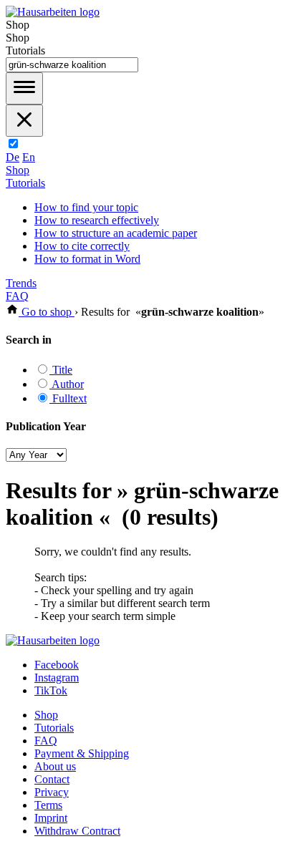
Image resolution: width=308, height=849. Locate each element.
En (28, 157)
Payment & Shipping (81, 753)
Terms (48, 805)
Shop (17, 170)
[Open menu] (24, 88)
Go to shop (46, 312)
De (12, 157)
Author (66, 384)
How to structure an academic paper (115, 233)
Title (60, 370)
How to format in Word (87, 259)
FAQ (17, 296)
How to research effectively (96, 220)
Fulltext (68, 398)
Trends (21, 283)
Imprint (50, 818)
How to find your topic (86, 207)
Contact (51, 779)
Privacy (51, 792)
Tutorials (25, 183)
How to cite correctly (82, 246)
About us (55, 766)
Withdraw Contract (77, 831)
